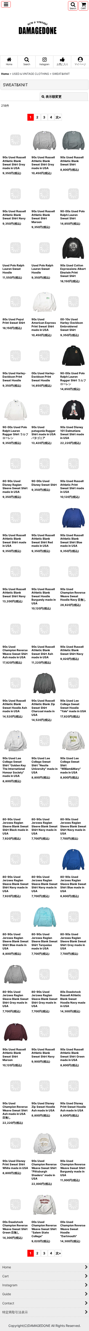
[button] (6, 4)
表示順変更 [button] (54, 96)
